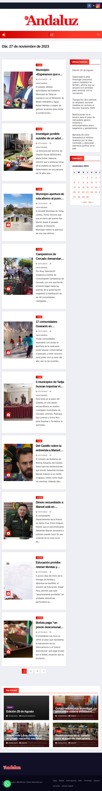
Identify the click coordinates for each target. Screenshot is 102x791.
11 (96, 182)
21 (79, 192)
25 (96, 192)
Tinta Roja (88, 781)
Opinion (97, 781)
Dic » (90, 202)
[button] (98, 34)
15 (83, 187)
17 (92, 187)
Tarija (39, 65)
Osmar (73, 716)
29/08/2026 (13, 716)
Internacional (71, 781)
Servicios (56, 786)
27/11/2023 (43, 79)
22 (83, 192)
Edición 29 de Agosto (82, 70)
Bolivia (39, 497)
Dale (80, 781)
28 (79, 197)
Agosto (9, 707)
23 (87, 192)
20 (74, 192)
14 (79, 187)
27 (74, 197)
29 (83, 197)
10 (92, 182)
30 (87, 197)
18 (96, 187)
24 (91, 192)
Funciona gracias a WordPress (14, 782)
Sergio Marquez (28, 716)
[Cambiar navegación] (51, 35)
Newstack (35, 782)
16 (87, 187)
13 (74, 187)
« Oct (84, 202)
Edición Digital (67, 786)
